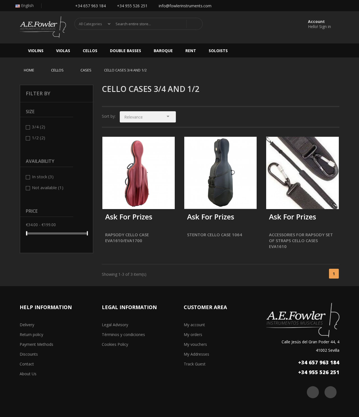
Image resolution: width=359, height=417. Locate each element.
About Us (28, 373)
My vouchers (195, 344)
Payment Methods (36, 344)
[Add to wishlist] (110, 201)
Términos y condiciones (123, 334)
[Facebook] (49, 5)
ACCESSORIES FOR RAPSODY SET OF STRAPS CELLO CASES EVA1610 (301, 240)
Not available (47, 187)
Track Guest (195, 364)
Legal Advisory (115, 324)
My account (194, 324)
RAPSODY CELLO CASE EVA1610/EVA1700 (127, 237)
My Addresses (196, 354)
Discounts (29, 354)
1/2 (38, 137)
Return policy (31, 334)
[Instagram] (60, 5)
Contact (27, 364)
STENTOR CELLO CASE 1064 (214, 234)
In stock (43, 176)
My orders (193, 334)
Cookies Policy (115, 344)
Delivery (27, 324)
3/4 (38, 126)
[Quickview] (166, 145)
